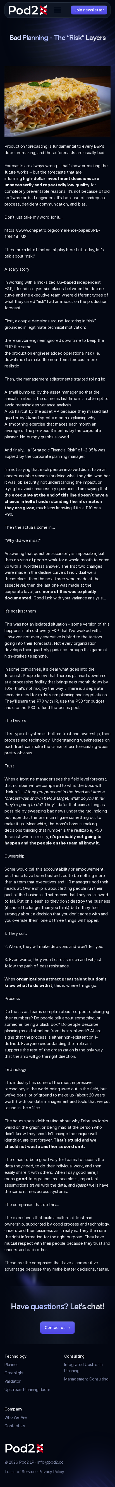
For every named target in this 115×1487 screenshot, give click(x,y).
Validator (12, 1381)
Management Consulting (86, 1379)
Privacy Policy (51, 1471)
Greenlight (14, 1372)
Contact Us (14, 1425)
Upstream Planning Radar (27, 1389)
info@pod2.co (50, 1462)
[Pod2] (28, 10)
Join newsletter (89, 10)
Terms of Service (20, 1471)
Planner (11, 1364)
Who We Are (15, 1417)
